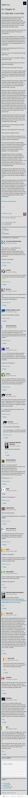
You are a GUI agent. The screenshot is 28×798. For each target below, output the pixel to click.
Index (9, 201)
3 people (8, 541)
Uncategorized (6, 788)
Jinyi (7, 727)
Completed (5, 783)
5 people (8, 318)
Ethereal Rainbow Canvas (13, 310)
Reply (4, 265)
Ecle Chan (8, 394)
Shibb (14, 222)
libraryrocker (10, 508)
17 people (8, 262)
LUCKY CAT (6, 784)
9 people (8, 281)
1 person (8, 414)
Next (13, 201)
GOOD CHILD (9, 223)
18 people (8, 302)
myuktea (8, 289)
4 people (8, 481)
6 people (8, 366)
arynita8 (8, 270)
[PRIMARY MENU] (24, 3)
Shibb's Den (6, 5)
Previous (5, 201)
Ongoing (5, 785)
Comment (21, 774)
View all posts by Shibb (10, 217)
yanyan (8, 374)
